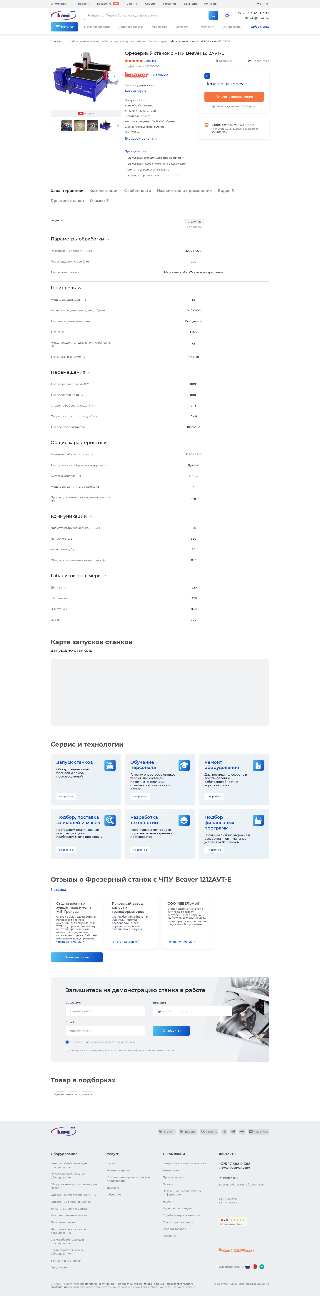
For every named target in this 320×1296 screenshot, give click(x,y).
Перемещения (68, 372)
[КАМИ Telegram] (233, 1132)
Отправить (171, 1030)
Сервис (150, 3)
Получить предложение (234, 96)
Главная (56, 41)
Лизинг (132, 3)
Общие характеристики (79, 442)
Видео (226, 190)
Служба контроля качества (181, 1215)
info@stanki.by (259, 18)
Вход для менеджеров (236, 1249)
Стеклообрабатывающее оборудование (68, 1241)
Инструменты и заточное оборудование (68, 1231)
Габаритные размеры (76, 575)
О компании (59, 3)
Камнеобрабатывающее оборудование (67, 1251)
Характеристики (67, 190)
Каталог (67, 27)
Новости (84, 3)
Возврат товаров (174, 1229)
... (67, 41)
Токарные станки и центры (69, 1208)
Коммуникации (69, 516)
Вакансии (190, 3)
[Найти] (213, 15)
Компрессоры (231, 27)
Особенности (137, 190)
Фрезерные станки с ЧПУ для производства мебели (108, 41)
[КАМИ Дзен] (242, 1132)
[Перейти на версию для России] (247, 1266)
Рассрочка (104, 3)
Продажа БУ (59, 1267)
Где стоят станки (67, 200)
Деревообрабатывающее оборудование (68, 1175)
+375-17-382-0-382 (252, 13)
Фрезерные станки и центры (71, 1201)
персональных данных (120, 1042)
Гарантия (169, 3)
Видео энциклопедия (178, 1208)
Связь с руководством (178, 1222)
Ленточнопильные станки (69, 1215)
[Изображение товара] (86, 77)
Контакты (210, 3)
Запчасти (182, 27)
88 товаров (160, 75)
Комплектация (103, 190)
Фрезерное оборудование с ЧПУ (74, 1195)
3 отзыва (150, 60)
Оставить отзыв (76, 957)
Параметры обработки (77, 239)
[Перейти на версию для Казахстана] (261, 1266)
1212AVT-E (194, 221)
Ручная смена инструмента (73, 1094)
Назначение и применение (184, 190)
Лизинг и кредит (118, 1170)
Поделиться (261, 61)
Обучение (114, 1194)
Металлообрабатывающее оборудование (69, 1165)
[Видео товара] (66, 125)
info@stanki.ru (228, 1178)
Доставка (113, 1187)
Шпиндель (63, 287)
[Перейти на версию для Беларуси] (254, 1266)
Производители (174, 1177)
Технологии (171, 1170)
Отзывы (99, 200)
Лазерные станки (63, 1222)
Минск (264, 3)
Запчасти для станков (66, 1260)
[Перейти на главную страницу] (63, 1131)
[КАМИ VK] (224, 1132)
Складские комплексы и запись (184, 1163)
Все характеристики (141, 138)
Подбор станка (259, 26)
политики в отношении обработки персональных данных (124, 1283)
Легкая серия (158, 41)
